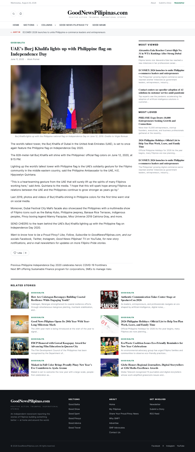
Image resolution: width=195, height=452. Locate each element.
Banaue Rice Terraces (97, 212)
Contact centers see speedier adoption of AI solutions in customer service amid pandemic (161, 91)
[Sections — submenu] (37, 25)
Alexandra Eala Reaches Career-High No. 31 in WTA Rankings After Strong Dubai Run (160, 53)
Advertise (114, 423)
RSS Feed (154, 413)
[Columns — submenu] (55, 25)
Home (16, 25)
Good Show (74, 409)
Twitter (37, 238)
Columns (46, 25)
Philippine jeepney (72, 212)
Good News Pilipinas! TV (73, 25)
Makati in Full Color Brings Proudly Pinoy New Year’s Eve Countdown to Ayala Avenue (61, 366)
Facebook (25, 238)
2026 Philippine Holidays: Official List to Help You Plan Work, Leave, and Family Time (159, 143)
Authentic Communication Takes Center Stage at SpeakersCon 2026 (148, 298)
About (153, 3)
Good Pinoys (75, 418)
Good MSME (99, 25)
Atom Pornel (33, 59)
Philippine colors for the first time (97, 197)
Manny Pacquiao (57, 216)
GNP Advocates (117, 427)
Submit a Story (165, 3)
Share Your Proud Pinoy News (124, 413)
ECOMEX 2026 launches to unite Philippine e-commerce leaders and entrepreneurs (64, 32)
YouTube (180, 446)
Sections (28, 25)
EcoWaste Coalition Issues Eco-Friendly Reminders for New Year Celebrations (152, 344)
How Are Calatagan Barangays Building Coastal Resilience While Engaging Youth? (58, 298)
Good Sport (74, 413)
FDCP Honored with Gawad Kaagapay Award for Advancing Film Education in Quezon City (58, 344)
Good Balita (18, 43)
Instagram (49, 238)
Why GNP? (114, 418)
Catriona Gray (101, 216)
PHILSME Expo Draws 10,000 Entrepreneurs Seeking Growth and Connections (157, 121)
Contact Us (114, 432)
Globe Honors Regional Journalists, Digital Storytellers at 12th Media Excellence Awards (152, 366)
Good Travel (74, 427)
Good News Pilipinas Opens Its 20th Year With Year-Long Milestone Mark (60, 323)
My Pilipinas (115, 409)
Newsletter (179, 3)
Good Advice (75, 423)
